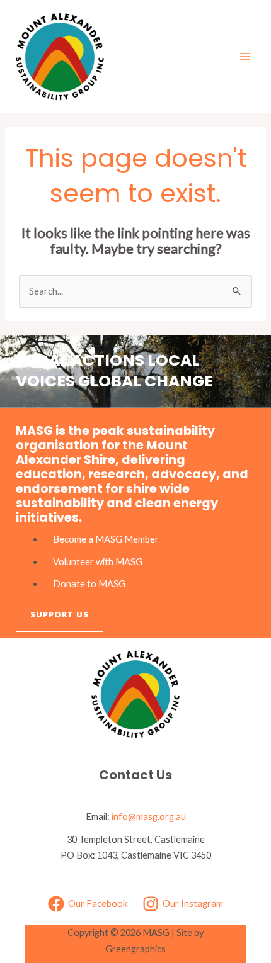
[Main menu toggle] (245, 56)
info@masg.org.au (149, 816)
